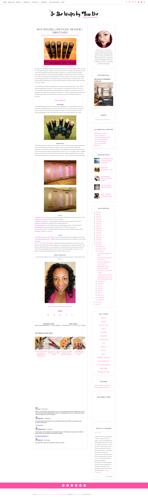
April (99, 292)
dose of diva (103, 325)
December (101, 246)
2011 (97, 302)
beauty (43, 35)
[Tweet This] (48, 315)
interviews (104, 339)
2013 (97, 242)
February (100, 297)
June (99, 288)
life (103, 343)
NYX (59, 35)
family (103, 329)
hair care (103, 336)
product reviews (103, 357)
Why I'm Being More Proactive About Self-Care (107, 160)
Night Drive (97, 145)
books (103, 321)
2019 (97, 228)
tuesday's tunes (103, 372)
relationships (103, 361)
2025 (97, 214)
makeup (55, 35)
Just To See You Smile (100, 143)
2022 (97, 221)
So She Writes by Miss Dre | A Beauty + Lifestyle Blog (47, 494)
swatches (75, 35)
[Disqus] (60, 383)
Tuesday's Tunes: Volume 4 (105, 275)
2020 (97, 226)
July (99, 286)
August (100, 283)
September (101, 281)
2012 (97, 244)
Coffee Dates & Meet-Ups (101, 139)
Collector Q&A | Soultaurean (102, 385)
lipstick (49, 35)
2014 (97, 239)
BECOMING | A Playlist (100, 133)
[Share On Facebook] (54, 315)
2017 (97, 233)
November (101, 249)
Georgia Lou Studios (77, 494)
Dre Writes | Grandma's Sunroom (102, 80)
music (103, 350)
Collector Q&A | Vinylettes (101, 387)
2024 (97, 217)
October (100, 251)
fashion (104, 332)
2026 (97, 212)
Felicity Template (63, 494)
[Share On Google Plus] (60, 315)
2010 (97, 304)
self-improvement (104, 365)
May (99, 290)
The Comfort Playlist (100, 141)
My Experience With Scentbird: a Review (106, 178)
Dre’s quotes (98, 432)
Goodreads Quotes (109, 476)
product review (66, 35)
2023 (97, 219)
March (99, 295)
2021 (97, 223)
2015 (97, 237)
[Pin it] (66, 315)
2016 (97, 235)
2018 (97, 230)
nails (104, 354)
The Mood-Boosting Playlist (102, 137)
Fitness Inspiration (99, 135)
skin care (103, 368)
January (100, 299)
